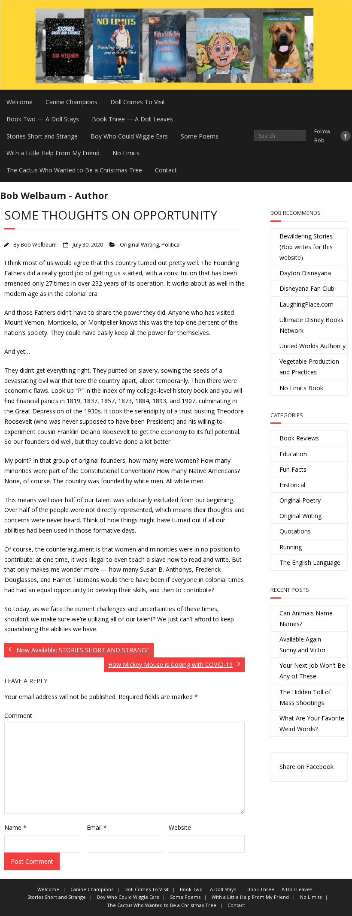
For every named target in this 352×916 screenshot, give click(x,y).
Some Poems (199, 136)
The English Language (309, 562)
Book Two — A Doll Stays (42, 119)
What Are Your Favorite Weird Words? (311, 723)
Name (15, 827)
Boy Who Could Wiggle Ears (129, 136)
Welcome (19, 102)
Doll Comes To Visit (137, 102)
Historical (292, 485)
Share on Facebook (306, 766)
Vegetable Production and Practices (309, 366)
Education (293, 454)
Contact (166, 170)
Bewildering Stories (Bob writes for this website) (306, 247)
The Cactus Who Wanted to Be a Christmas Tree (74, 170)
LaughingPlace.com (306, 304)
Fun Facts (292, 469)
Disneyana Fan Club (306, 288)
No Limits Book (301, 388)
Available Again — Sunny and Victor (304, 644)
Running (290, 547)
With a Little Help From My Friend (53, 153)
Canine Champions (71, 102)
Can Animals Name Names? (306, 618)
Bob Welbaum (39, 244)
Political (171, 244)
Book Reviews (299, 438)
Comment (18, 715)
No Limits (126, 153)
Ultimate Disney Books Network (311, 325)
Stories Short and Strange (42, 136)
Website (180, 827)
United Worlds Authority (312, 346)
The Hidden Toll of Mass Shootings (305, 697)
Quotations (295, 531)
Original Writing (139, 244)
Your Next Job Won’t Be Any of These (312, 670)
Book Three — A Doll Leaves (132, 119)
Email (97, 827)
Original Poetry (300, 500)
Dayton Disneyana (305, 273)
